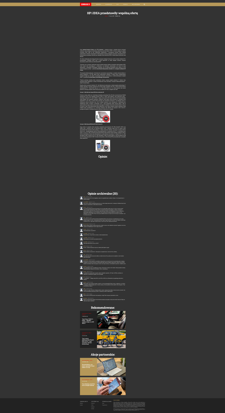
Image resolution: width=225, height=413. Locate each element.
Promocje (125, 4)
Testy (117, 4)
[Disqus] (103, 173)
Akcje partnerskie (136, 4)
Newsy (106, 16)
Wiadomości (98, 4)
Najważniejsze (108, 4)
